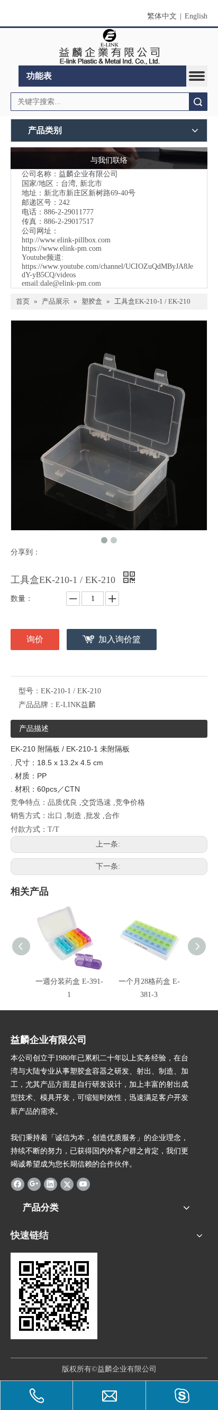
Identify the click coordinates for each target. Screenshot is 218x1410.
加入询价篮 (119, 639)
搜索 (198, 101)
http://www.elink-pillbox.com (66, 240)
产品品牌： (37, 705)
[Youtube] (83, 1184)
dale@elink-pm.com (70, 283)
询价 (34, 639)
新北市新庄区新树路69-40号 (89, 193)
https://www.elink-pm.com (62, 248)
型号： (30, 691)
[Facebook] (17, 1184)
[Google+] (34, 1184)
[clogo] (109, 47)
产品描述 (34, 728)
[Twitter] (67, 1184)
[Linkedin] (50, 1184)
